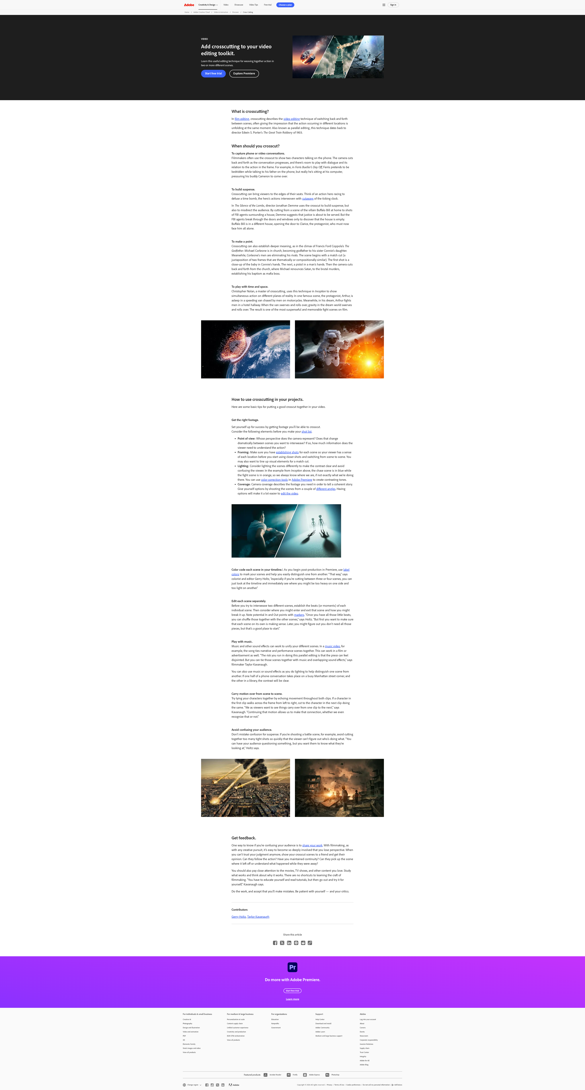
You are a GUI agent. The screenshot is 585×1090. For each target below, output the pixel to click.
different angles (325, 489)
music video (332, 646)
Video (225, 5)
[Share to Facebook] (275, 943)
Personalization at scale (236, 1019)
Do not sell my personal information (376, 1085)
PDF (184, 1036)
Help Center (320, 1019)
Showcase (238, 5)
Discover (235, 12)
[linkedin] (222, 1084)
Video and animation (190, 1032)
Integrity (363, 1056)
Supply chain (364, 1048)
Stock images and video (191, 1048)
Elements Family (189, 1044)
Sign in (393, 5)
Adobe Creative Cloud (201, 12)
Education (275, 1019)
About (362, 1023)
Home (187, 12)
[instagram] (212, 1084)
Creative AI (187, 1019)
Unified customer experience (237, 1028)
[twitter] (217, 1084)
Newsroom (364, 1036)
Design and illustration (191, 1028)
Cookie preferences (353, 1085)
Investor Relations (366, 1044)
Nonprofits (275, 1023)
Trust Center (364, 1052)
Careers (363, 1028)
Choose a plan (285, 5)
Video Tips (253, 5)
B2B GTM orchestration (236, 1036)
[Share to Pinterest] (296, 943)
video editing (292, 119)
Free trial (267, 5)
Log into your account (368, 1019)
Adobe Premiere (302, 479)
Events (362, 1032)
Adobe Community (323, 1028)
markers (299, 615)
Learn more (292, 999)
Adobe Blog (364, 1065)
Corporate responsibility (369, 1040)
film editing (242, 119)
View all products (189, 1052)
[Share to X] (282, 943)
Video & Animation (221, 12)
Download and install (323, 1023)
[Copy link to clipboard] (310, 943)
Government (276, 1028)
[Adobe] (189, 5)
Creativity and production (236, 1032)
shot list (307, 431)
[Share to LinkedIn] (289, 943)
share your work (312, 845)
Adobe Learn (320, 1032)
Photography (187, 1023)
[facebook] (206, 1084)
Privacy (329, 1085)
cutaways (308, 198)
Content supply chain (235, 1023)
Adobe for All (364, 1061)
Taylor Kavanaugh (258, 916)
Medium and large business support (329, 1036)
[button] (383, 4)
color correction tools (274, 479)
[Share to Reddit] (303, 943)
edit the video (289, 493)
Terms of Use (339, 1085)
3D (184, 1040)
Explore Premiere (244, 73)
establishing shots (287, 452)
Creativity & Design (207, 5)
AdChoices (398, 1085)
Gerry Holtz (239, 916)
